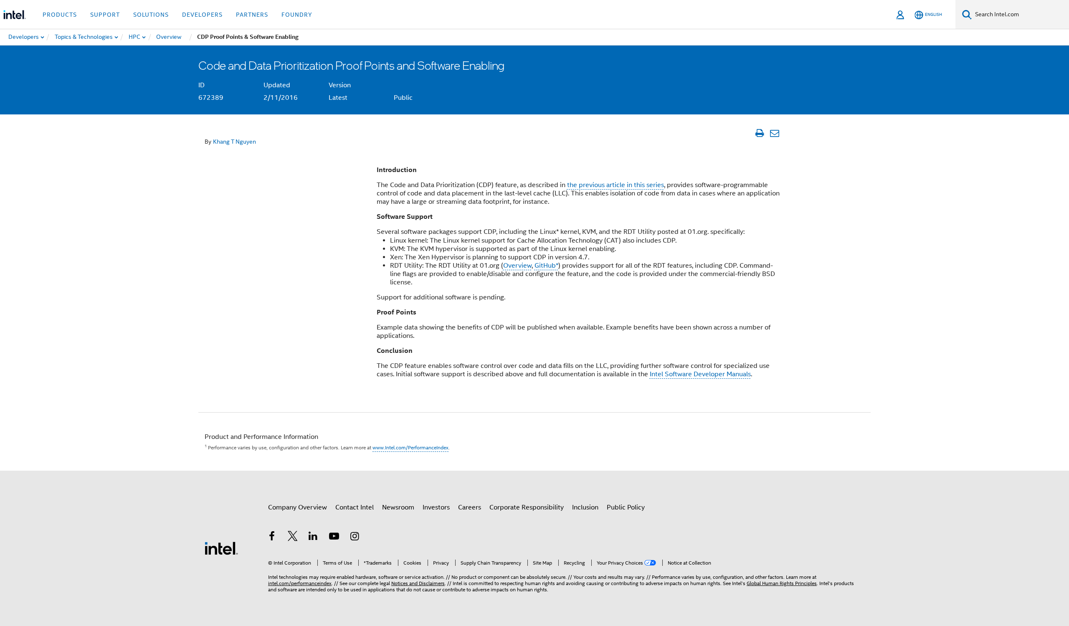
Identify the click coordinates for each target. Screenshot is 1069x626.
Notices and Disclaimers (418, 583)
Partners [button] (252, 14)
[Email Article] (774, 133)
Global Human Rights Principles (782, 583)
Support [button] (105, 14)
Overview (517, 265)
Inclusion (585, 507)
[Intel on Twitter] (293, 537)
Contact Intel (354, 507)
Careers (469, 507)
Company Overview (297, 507)
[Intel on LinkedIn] (313, 537)
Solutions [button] (151, 14)
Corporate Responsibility (526, 507)
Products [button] (60, 14)
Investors (436, 507)
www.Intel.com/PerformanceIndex (410, 447)
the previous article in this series (615, 185)
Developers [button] (202, 14)
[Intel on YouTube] (334, 537)
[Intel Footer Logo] (221, 548)
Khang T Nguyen (234, 141)
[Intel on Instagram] (354, 537)
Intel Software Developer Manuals (700, 374)
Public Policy (626, 507)
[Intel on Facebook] (272, 537)
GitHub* (546, 265)
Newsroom (398, 507)
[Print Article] (759, 133)
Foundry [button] (296, 14)
